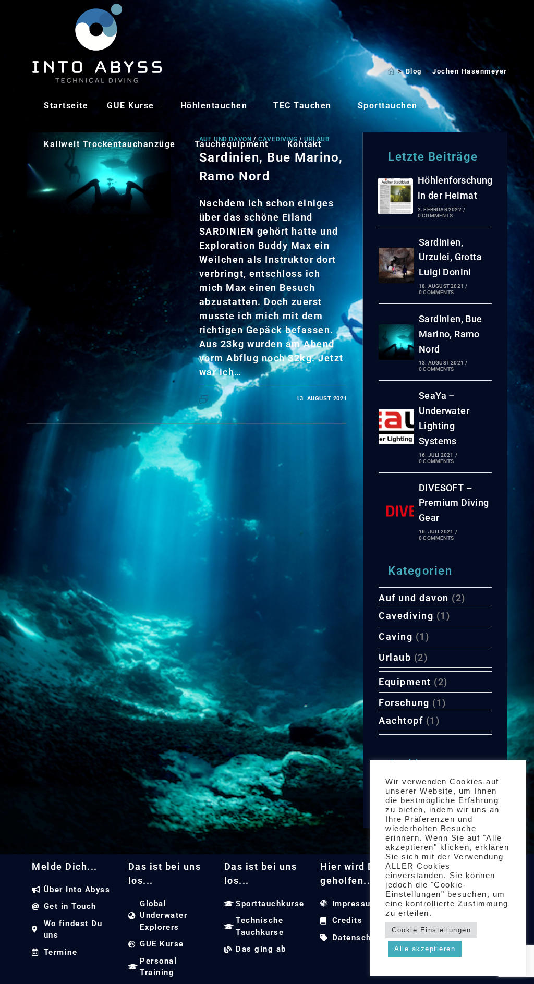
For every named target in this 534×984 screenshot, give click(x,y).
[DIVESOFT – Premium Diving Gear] (396, 511)
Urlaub (395, 657)
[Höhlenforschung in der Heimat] (395, 196)
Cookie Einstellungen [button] (431, 930)
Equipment (405, 681)
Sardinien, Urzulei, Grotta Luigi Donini (450, 257)
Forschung (404, 702)
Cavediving (406, 615)
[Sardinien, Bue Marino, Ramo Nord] (396, 342)
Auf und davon (414, 597)
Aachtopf (401, 720)
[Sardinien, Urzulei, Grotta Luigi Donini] (396, 265)
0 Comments (435, 215)
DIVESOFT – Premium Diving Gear (454, 503)
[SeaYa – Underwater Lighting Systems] (396, 426)
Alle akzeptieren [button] (424, 949)
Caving (395, 636)
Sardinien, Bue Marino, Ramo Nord (450, 334)
